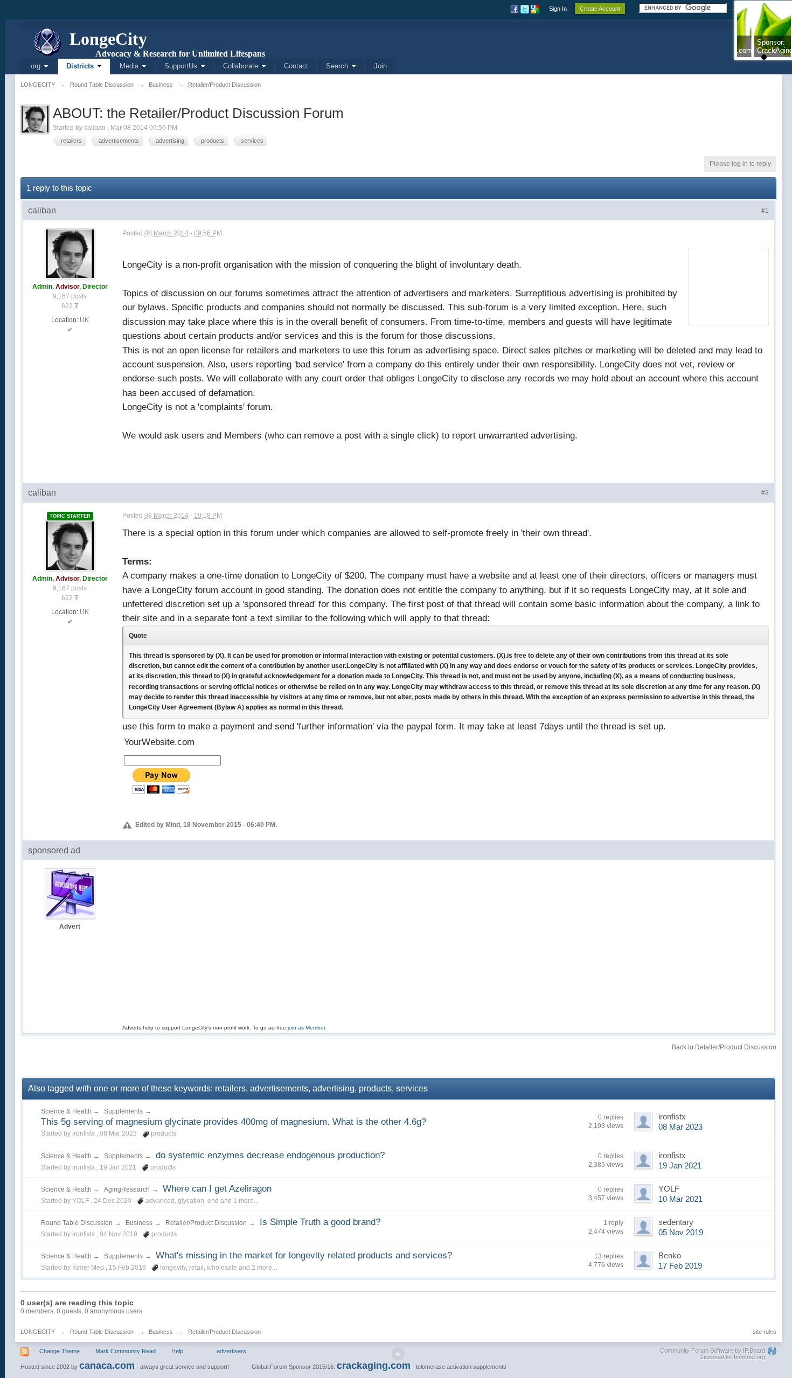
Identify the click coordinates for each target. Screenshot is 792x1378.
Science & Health (67, 1111)
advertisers (231, 1351)
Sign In (558, 8)
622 (67, 306)
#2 (765, 493)
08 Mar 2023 (680, 1127)
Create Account (600, 8)
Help (177, 1351)
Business (139, 1223)
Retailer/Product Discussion (206, 1223)
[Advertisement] (725, 284)
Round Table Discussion (77, 1223)
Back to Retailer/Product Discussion (724, 1047)
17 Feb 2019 (680, 1266)
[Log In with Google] (536, 8)
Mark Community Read (125, 1351)
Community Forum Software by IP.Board (712, 1350)
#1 (765, 210)
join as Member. (307, 1028)
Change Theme (59, 1351)
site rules (764, 1331)
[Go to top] (398, 1353)
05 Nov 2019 (680, 1232)
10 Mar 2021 (680, 1199)
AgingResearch (127, 1189)
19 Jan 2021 (679, 1165)
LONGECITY (37, 1331)
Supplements (123, 1111)
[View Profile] (70, 253)
